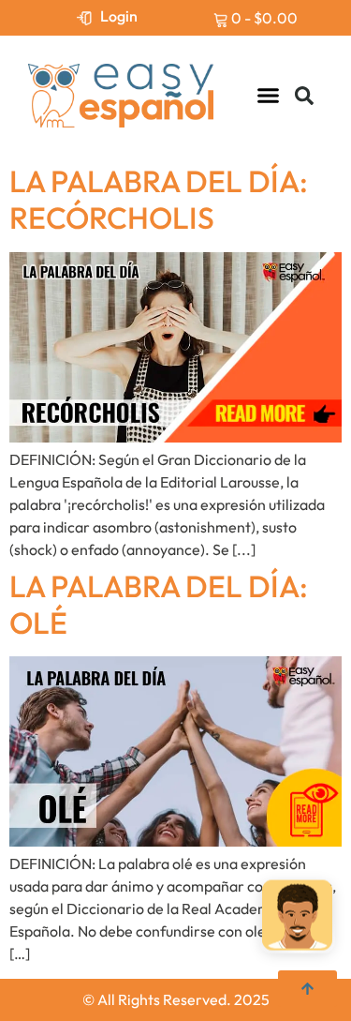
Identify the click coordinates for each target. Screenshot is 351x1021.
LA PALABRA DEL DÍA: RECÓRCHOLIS (158, 199)
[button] (268, 95)
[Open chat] (297, 914)
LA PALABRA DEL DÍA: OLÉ (158, 604)
